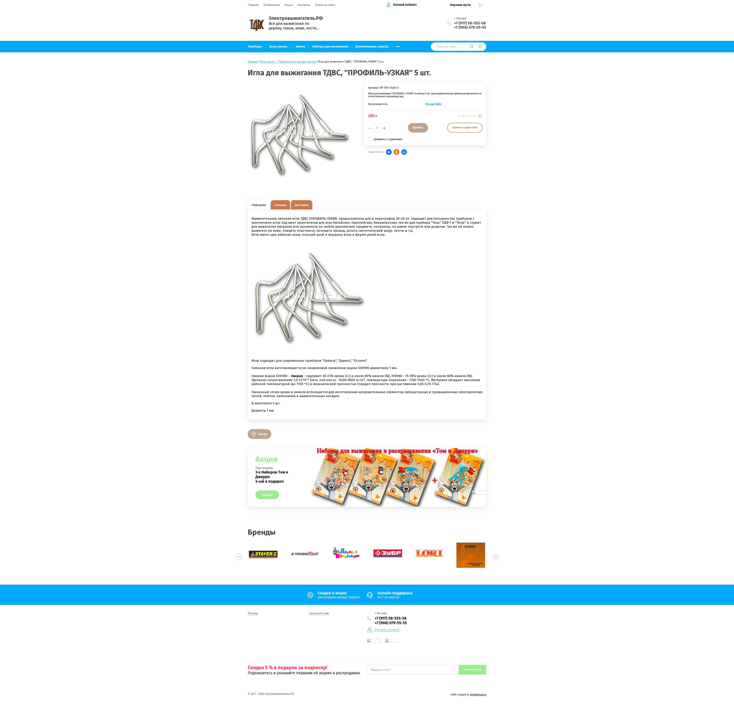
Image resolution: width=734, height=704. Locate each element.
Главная (253, 61)
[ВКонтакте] (389, 152)
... (398, 45)
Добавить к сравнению (388, 139)
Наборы (267, 495)
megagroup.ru (478, 694)
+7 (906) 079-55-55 (470, 27)
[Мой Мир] (404, 152)
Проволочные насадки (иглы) (297, 61)
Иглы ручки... (268, 61)
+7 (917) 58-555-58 (470, 23)
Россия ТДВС (433, 104)
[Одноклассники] (396, 152)
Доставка (302, 205)
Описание (259, 205)
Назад (262, 434)
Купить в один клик (464, 127)
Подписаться (472, 669)
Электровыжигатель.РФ (296, 18)
